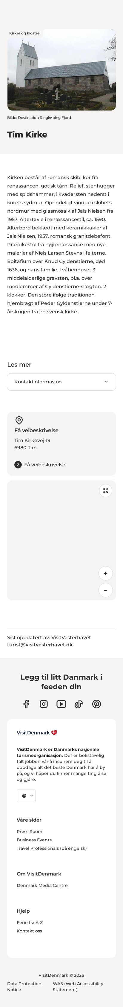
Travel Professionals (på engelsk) (52, 848)
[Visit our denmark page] (26, 704)
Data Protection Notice (24, 986)
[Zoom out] (106, 590)
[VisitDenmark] (37, 733)
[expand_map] (105, 490)
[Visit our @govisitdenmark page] (79, 704)
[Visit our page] (44, 704)
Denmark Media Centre (42, 885)
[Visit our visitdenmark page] (61, 704)
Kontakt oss (29, 931)
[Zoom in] (106, 573)
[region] (61, 540)
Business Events (34, 840)
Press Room (29, 831)
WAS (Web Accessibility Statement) (78, 986)
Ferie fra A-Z (30, 922)
